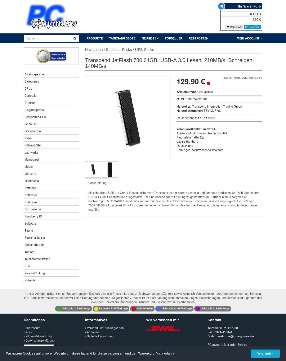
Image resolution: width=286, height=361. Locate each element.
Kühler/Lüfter (33, 145)
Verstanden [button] (265, 353)
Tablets (29, 252)
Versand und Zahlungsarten (105, 328)
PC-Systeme (32, 209)
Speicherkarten (34, 245)
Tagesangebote (122, 38)
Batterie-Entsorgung (99, 336)
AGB (28, 332)
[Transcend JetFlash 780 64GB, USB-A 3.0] (93, 169)
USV (27, 266)
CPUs (28, 88)
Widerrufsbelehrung (38, 336)
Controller (30, 95)
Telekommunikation (37, 259)
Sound (28, 230)
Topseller (173, 38)
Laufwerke (31, 152)
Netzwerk (30, 195)
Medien (29, 166)
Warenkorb (235, 27)
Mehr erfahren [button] (166, 353)
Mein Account (248, 38)
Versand (258, 77)
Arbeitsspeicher (34, 74)
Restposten (198, 38)
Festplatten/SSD (35, 117)
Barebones (31, 81)
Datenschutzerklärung (40, 340)
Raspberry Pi (33, 216)
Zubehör (30, 280)
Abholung (92, 332)
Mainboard (31, 159)
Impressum (32, 328)
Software (30, 223)
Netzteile (30, 188)
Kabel (28, 138)
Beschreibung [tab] (97, 183)
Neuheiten (150, 38)
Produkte (94, 38)
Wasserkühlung (34, 273)
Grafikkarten (32, 131)
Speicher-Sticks (34, 237)
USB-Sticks (144, 49)
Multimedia (31, 181)
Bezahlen (254, 27)
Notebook (30, 202)
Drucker (29, 102)
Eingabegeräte (34, 110)
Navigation (94, 49)
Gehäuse (30, 124)
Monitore (30, 174)
